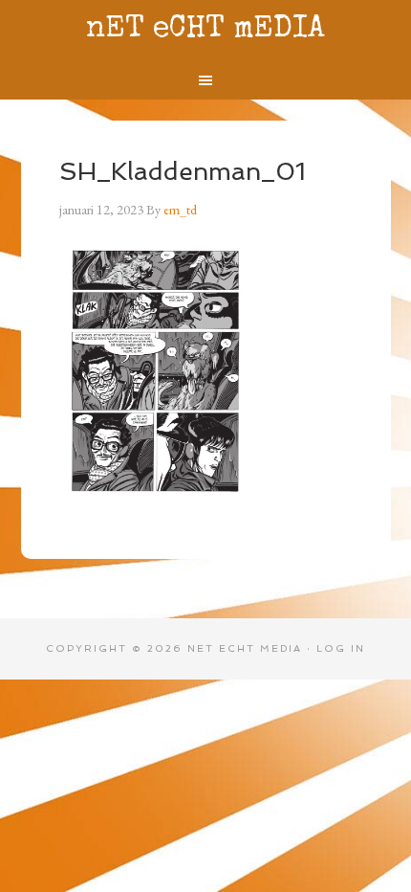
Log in (340, 648)
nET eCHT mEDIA (205, 30)
